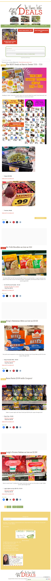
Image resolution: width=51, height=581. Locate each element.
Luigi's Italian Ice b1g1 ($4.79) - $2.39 (13, 488)
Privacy (28, 57)
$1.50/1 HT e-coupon (10, 361)
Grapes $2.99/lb (8, 176)
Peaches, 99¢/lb (8, 210)
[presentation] (48, 122)
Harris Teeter (5, 523)
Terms (24, 57)
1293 (14, 506)
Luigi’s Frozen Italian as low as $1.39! (21, 452)
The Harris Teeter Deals (25, 9)
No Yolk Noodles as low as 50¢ (19, 247)
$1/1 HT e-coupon (9, 490)
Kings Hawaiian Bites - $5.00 (11, 359)
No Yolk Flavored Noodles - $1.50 (12, 284)
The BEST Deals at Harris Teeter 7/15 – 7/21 (10, 42)
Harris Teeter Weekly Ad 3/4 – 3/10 (41, 31)
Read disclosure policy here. (25, 62)
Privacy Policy (6, 526)
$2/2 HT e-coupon (9, 418)
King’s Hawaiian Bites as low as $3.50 (22, 321)
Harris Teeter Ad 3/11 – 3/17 (25, 30)
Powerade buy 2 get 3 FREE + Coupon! (11, 550)
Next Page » (19, 506)
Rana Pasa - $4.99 (8, 416)
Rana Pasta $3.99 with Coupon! (19, 378)
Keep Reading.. (40, 218)
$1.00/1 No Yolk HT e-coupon (12, 286)
